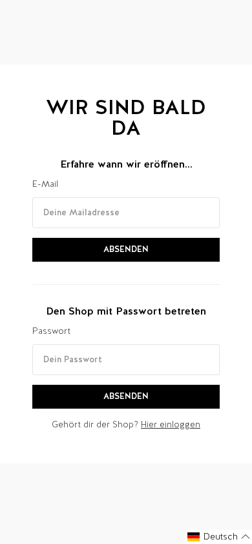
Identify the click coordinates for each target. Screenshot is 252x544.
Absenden (126, 249)
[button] (219, 537)
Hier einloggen (170, 424)
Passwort (51, 330)
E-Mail (45, 184)
